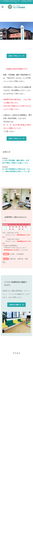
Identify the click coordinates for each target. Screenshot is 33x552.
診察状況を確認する (15, 304)
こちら (23, 78)
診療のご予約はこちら (15, 55)
